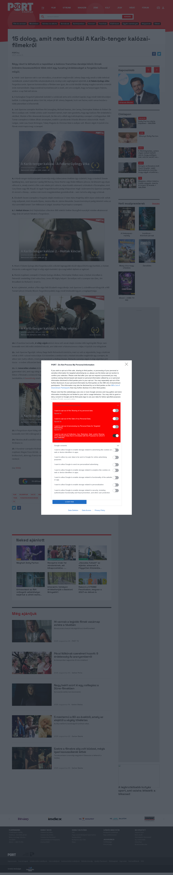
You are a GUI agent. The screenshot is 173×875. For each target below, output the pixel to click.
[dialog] (86, 437)
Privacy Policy (100, 510)
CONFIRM (69, 502)
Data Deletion (73, 510)
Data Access (86, 510)
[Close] (127, 365)
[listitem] (86, 405)
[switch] (116, 410)
